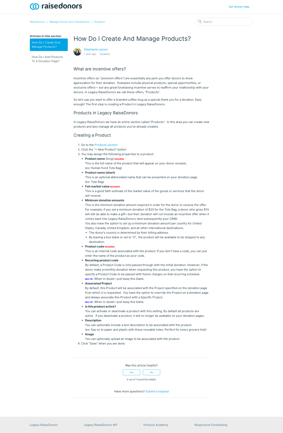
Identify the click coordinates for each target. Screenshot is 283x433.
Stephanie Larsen (96, 49)
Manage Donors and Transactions (69, 21)
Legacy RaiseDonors (44, 425)
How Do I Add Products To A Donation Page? (47, 59)
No (151, 372)
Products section (106, 145)
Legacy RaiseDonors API (100, 425)
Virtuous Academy (155, 425)
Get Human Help (239, 6)
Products (99, 21)
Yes (131, 372)
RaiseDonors (37, 21)
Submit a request (157, 391)
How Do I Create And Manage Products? (46, 45)
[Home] (56, 9)
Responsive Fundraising (210, 425)
